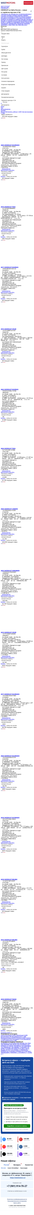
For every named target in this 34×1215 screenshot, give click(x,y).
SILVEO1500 (17, 21)
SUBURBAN (16, 22)
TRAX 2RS (21, 25)
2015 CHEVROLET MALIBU (9, 940)
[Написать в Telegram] (10, 1194)
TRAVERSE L (4, 25)
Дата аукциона (5, 109)
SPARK (9, 22)
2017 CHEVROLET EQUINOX (9, 267)
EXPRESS (28, 18)
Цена (2, 106)
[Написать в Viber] (14, 1194)
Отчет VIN (5, 156)
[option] (17, 106)
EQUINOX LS (5, 18)
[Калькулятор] (12, 1213)
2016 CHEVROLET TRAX (8, 207)
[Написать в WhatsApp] (19, 1194)
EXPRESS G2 (12, 19)
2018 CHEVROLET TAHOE (8, 999)
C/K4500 (14, 15)
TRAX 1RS (15, 25)
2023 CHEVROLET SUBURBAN (10, 571)
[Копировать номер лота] (9, 148)
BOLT (30, 14)
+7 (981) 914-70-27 (17, 1185)
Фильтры (4, 102)
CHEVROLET (4, 8)
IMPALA (18, 19)
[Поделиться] (31, 11)
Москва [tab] (3, 1168)
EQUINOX (28, 17)
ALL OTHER (19, 14)
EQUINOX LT (13, 18)
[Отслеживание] (21, 1213)
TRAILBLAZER (12, 24)
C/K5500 (20, 15)
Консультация (28, 3)
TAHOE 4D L (28, 22)
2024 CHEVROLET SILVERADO (10, 756)
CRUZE (23, 17)
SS (12, 22)
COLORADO (10, 17)
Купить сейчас (15, 112)
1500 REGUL (5, 14)
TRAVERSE (27, 24)
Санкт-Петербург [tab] (13, 1168)
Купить (3, 176)
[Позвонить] (30, 1213)
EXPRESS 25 (4, 19)
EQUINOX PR (21, 18)
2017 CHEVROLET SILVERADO (10, 694)
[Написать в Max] (23, 1194)
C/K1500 (3, 15)
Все (4, 112)
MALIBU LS (29, 19)
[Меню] (4, 1213)
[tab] (5, 1165)
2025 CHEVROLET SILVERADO (10, 145)
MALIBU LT (4, 21)
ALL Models (12, 14)
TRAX (10, 25)
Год (2, 108)
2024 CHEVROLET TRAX (8, 448)
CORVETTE (17, 17)
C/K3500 (9, 15)
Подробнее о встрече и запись (17, 1126)
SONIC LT (4, 22)
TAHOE (22, 22)
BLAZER (25, 14)
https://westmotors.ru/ (18, 1178)
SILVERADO (24, 21)
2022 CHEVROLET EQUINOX (9, 389)
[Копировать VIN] (16, 146)
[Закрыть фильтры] (2, 28)
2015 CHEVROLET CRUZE (8, 329)
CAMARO (25, 15)
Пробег (3, 110)
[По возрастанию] (1, 103)
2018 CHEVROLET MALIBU (9, 879)
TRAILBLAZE (4, 24)
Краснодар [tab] (23, 1168)
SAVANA (10, 21)
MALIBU (23, 19)
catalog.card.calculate (11, 176)
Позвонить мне (5, 164)
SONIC (30, 21)
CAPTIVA (3, 17)
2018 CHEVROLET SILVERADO (10, 818)
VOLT (25, 25)
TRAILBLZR (20, 24)
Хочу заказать (13, 164)
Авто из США (5, 7)
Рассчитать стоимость (7, 171)
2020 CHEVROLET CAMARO (9, 509)
